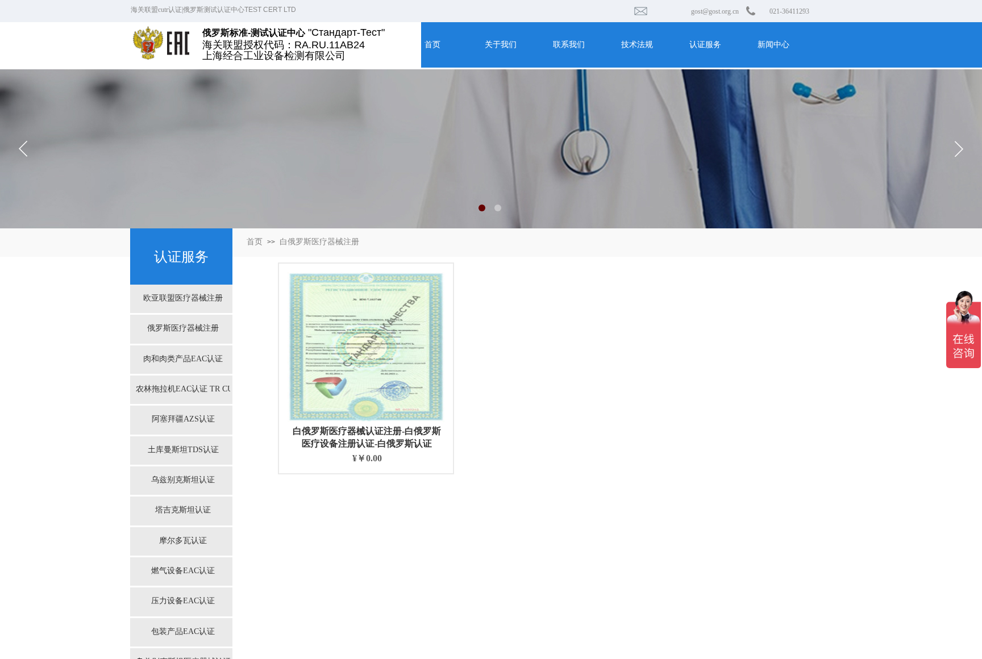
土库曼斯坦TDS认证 (183, 449)
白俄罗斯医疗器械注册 (319, 241)
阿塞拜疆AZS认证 (183, 419)
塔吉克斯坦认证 (183, 510)
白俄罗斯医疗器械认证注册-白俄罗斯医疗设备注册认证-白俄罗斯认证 (367, 437)
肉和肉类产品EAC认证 (183, 358)
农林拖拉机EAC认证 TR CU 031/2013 (183, 389)
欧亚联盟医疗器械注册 (183, 298)
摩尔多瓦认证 (183, 540)
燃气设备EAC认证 (183, 570)
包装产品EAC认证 (183, 631)
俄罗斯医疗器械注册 (183, 328)
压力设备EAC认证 (183, 601)
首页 (255, 241)
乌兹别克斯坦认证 (183, 480)
